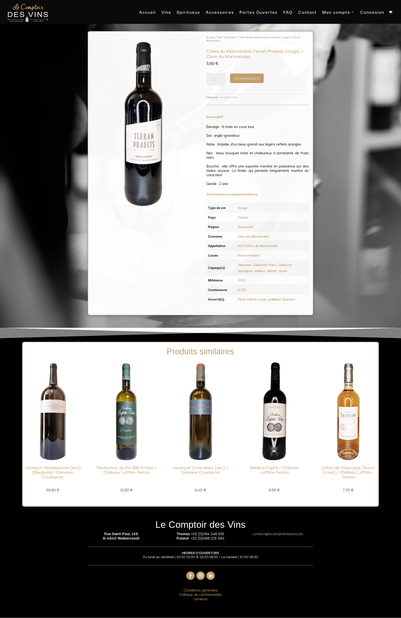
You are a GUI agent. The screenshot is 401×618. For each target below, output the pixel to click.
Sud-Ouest (230, 37)
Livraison (200, 599)
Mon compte (336, 12)
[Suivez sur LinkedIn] (210, 575)
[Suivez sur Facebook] (190, 575)
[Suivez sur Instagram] (200, 575)
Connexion (372, 12)
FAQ (288, 12)
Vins (166, 12)
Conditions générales (201, 590)
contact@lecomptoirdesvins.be (278, 533)
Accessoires (220, 12)
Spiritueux (188, 12)
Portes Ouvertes (259, 12)
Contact (307, 12)
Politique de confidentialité (200, 594)
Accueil (147, 12)
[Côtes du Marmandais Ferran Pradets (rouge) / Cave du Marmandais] (143, 204)
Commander (247, 78)
